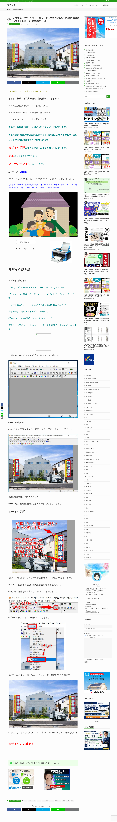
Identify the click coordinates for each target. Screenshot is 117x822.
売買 (87, 473)
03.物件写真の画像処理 (14, 24)
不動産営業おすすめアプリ (93, 459)
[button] (14, 82)
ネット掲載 (45, 801)
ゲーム (88, 418)
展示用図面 (89, 493)
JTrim (25, 801)
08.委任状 (88, 400)
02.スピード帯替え (91, 378)
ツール (38, 801)
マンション (89, 445)
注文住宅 (88, 504)
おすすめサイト (90, 410)
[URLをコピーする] (72, 82)
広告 (87, 497)
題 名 (87, 633)
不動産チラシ (89, 455)
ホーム (88, 434)
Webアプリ (89, 407)
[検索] (109, 1)
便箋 (88, 438)
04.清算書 (88, 386)
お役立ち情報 (89, 414)
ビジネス (88, 424)
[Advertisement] (39, 753)
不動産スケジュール (91, 452)
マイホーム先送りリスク (92, 441)
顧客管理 (88, 558)
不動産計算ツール (91, 462)
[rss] (106, 1)
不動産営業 (57, 801)
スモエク (11, 5)
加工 (68, 801)
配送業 (88, 431)
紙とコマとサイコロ (92, 421)
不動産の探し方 (90, 448)
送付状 (88, 547)
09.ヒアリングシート (91, 403)
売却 (87, 470)
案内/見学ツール (90, 501)
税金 (87, 508)
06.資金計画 (89, 393)
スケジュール (90, 476)
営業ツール (89, 466)
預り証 (88, 554)
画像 (72, 801)
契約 (88, 480)
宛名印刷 (88, 490)
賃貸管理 (88, 533)
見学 (87, 515)
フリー (51, 801)
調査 (87, 522)
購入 (87, 536)
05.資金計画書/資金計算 (92, 389)
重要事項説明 (89, 550)
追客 (87, 543)
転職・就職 (89, 428)
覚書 (87, 518)
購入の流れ (89, 483)
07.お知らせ (89, 396)
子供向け (88, 486)
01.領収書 (88, 375)
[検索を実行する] (108, 96)
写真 (64, 801)
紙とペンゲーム (90, 511)
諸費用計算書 (89, 526)
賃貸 (87, 529)
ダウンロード (32, 801)
